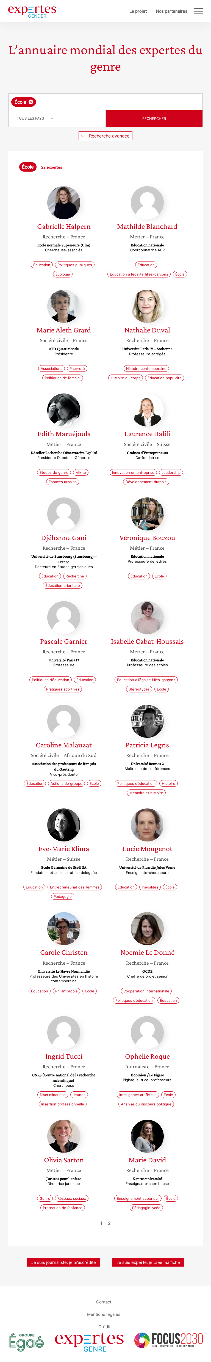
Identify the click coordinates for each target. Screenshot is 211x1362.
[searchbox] (80, 102)
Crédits (105, 1326)
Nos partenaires (171, 11)
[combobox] (105, 102)
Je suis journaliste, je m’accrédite (63, 1262)
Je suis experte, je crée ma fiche (148, 1262)
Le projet (138, 11)
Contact (103, 1301)
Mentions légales (103, 1314)
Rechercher (154, 118)
